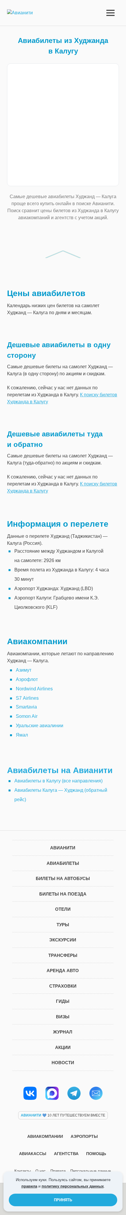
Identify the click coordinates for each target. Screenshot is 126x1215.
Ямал (22, 734)
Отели (63, 909)
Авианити (62, 847)
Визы (62, 1016)
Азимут (23, 670)
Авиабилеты (63, 863)
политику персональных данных (73, 1186)
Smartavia (26, 706)
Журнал (62, 1031)
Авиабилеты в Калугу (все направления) (58, 780)
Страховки (62, 986)
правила (29, 1186)
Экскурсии (62, 939)
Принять (63, 1200)
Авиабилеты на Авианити (60, 770)
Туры (63, 924)
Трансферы (62, 955)
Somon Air (27, 716)
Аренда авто (63, 970)
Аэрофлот (27, 679)
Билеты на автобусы (63, 878)
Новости (63, 1062)
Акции (63, 1047)
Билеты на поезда (62, 893)
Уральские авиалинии (39, 725)
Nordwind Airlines (34, 688)
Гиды (62, 1001)
